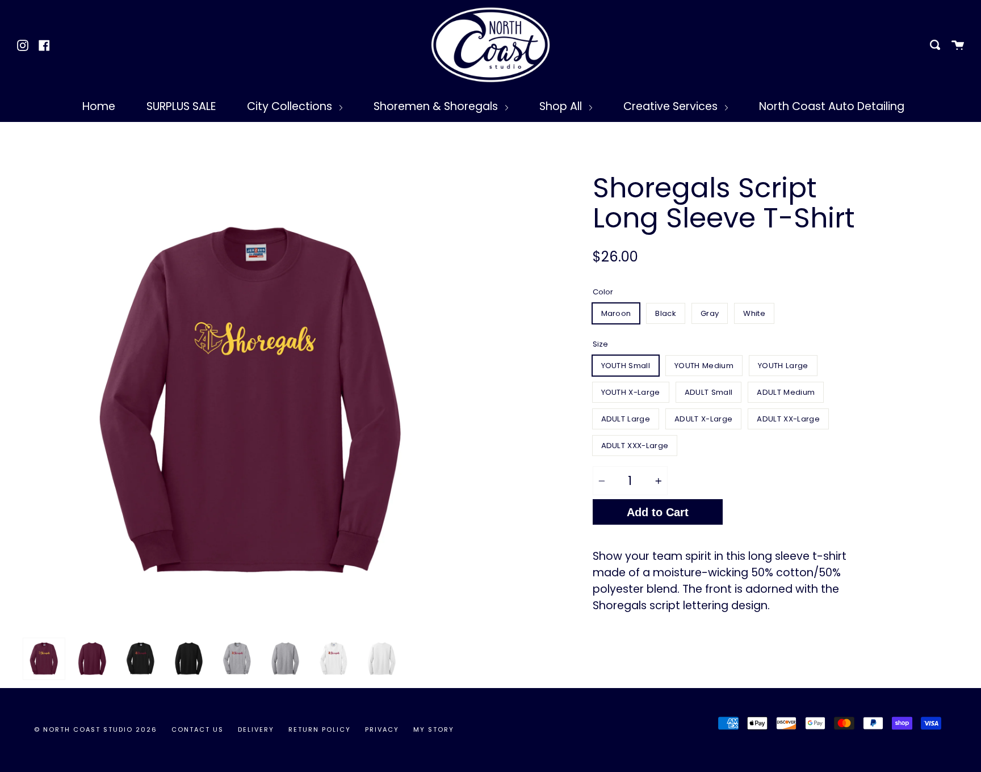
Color (603, 291)
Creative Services (671, 106)
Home (98, 106)
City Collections (291, 106)
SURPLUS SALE (181, 106)
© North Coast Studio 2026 (95, 729)
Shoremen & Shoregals (437, 106)
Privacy (382, 729)
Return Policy (319, 729)
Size (600, 344)
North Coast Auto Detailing (831, 106)
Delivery (256, 729)
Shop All (562, 106)
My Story (433, 729)
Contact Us (197, 729)
